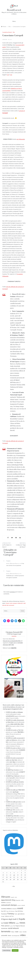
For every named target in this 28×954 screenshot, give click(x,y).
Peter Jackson (5, 926)
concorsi (23, 905)
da (20, 139)
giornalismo (21, 914)
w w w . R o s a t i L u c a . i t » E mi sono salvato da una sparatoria (15, 564)
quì (8, 74)
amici (16, 897)
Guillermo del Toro (9, 916)
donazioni (14, 908)
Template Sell (6, 951)
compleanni (8, 902)
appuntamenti (6, 900)
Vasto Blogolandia (15, 935)
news (22, 922)
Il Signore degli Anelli (9, 919)
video (23, 935)
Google (2, 916)
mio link (15, 812)
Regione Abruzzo (20, 926)
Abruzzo (5, 896)
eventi (20, 908)
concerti (19, 905)
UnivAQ (24, 931)
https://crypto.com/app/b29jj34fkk (12, 641)
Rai (14, 925)
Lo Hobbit (4, 923)
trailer (17, 931)
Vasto (9, 935)
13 (14, 875)
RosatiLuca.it (14, 10)
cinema (3, 902)
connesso (12, 592)
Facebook (4, 914)
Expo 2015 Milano (19, 911)
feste (16, 914)
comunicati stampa (9, 905)
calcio (22, 900)
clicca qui (21, 716)
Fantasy (10, 913)
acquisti (12, 897)
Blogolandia (18, 900)
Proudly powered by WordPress (10, 949)
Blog (13, 900)
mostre (17, 923)
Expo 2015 (3, 911)
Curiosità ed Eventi (7, 32)
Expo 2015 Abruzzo (10, 911)
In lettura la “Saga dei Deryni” (21, 546)
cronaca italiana (6, 908)
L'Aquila (21, 919)
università (4, 935)
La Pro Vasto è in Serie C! (6, 546)
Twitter (20, 931)
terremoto (5, 931)
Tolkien (12, 931)
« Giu (13, 886)
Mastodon (15, 830)
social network (13, 928)
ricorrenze (4, 928)
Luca (10, 39)
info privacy (4, 944)
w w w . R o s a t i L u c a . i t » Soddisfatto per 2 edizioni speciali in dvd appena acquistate (15, 575)
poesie (11, 925)
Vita (14, 32)
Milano (12, 922)
